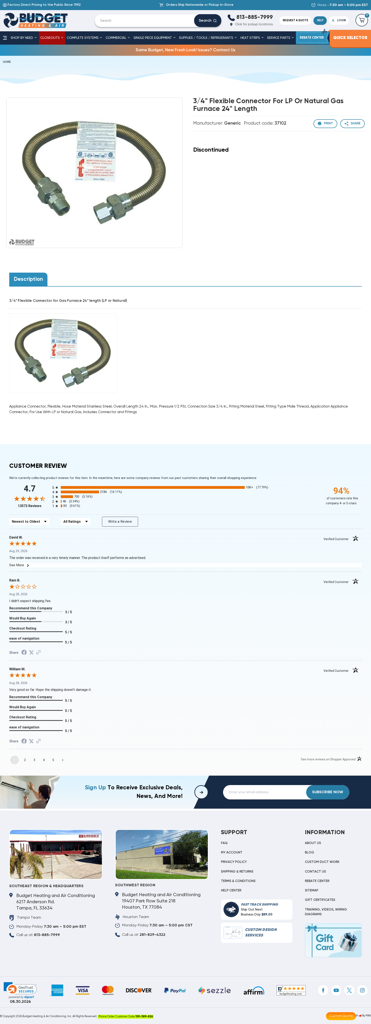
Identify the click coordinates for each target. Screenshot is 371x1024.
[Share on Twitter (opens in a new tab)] (31, 652)
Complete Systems (83, 37)
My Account (231, 852)
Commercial (116, 37)
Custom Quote (341, 1016)
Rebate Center (317, 881)
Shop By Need (22, 37)
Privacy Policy (234, 862)
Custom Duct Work (322, 862)
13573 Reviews (34, 506)
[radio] (185, 487)
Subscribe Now (327, 792)
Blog (309, 852)
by (363, 1015)
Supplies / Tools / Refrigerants (206, 37)
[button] (20, 990)
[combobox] (147, 20)
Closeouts (50, 37)
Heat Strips (250, 37)
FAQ (224, 843)
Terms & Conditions (238, 881)
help (320, 20)
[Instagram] (362, 990)
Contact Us (315, 871)
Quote (295, 20)
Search (205, 21)
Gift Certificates (320, 900)
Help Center (231, 890)
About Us (313, 843)
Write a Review (120, 522)
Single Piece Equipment (153, 37)
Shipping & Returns (237, 871)
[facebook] (323, 990)
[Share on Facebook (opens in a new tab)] (24, 653)
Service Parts (279, 37)
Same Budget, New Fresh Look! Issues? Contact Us (185, 50)
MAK (368, 1015)
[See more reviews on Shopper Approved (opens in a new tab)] (38, 653)
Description (28, 279)
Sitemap (311, 890)
